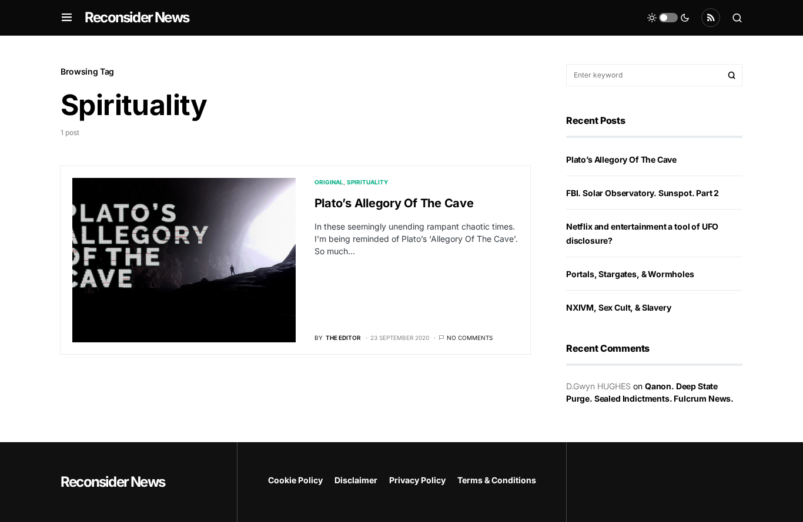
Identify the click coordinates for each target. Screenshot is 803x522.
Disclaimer (355, 480)
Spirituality (367, 182)
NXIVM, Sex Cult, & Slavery (618, 307)
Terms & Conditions (496, 480)
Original (328, 182)
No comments (470, 337)
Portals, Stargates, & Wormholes (630, 274)
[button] (67, 18)
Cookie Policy (295, 480)
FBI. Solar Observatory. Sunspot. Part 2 (642, 193)
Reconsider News (137, 17)
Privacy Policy (417, 480)
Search (732, 75)
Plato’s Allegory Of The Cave (394, 203)
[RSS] (710, 17)
